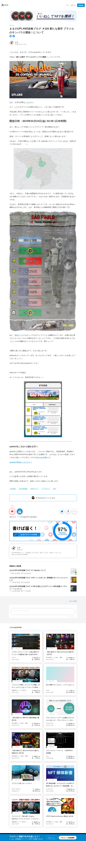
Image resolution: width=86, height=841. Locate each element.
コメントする (70, 616)
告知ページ (19, 335)
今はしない (51, 838)
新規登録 (80, 5)
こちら (27, 102)
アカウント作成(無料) (68, 838)
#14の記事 (42, 457)
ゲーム (11, 25)
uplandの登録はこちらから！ (20, 462)
